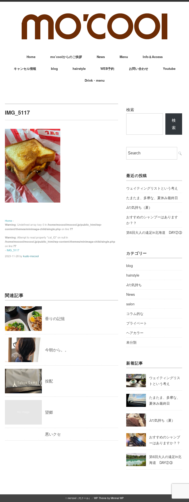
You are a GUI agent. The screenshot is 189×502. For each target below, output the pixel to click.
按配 (49, 381)
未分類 (131, 342)
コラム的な (134, 313)
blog (54, 68)
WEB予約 (107, 68)
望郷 (49, 412)
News (101, 56)
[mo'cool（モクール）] (94, 15)
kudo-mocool (31, 256)
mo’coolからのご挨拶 (66, 56)
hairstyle (79, 68)
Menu (124, 56)
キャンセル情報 (25, 68)
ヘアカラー (134, 332)
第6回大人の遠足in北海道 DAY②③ (154, 232)
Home (31, 56)
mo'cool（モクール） (79, 498)
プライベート (136, 323)
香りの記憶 (55, 318)
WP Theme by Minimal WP (109, 498)
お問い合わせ (138, 68)
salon (130, 303)
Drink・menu (95, 80)
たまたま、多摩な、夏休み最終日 (152, 197)
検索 (130, 109)
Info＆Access (153, 56)
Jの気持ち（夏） (139, 207)
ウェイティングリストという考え (152, 188)
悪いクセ (53, 434)
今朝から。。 (57, 350)
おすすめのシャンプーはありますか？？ (152, 219)
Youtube (169, 68)
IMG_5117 (13, 250)
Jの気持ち (134, 284)
